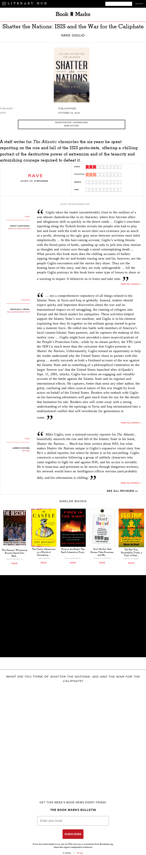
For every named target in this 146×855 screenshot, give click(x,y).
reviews (41, 181)
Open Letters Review (19, 229)
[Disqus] (73, 736)
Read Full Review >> (131, 284)
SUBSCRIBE (73, 834)
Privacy (80, 852)
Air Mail (26, 451)
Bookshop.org (106, 844)
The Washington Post (18, 312)
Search (139, 4)
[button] (73, 616)
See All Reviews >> (122, 491)
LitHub (68, 852)
